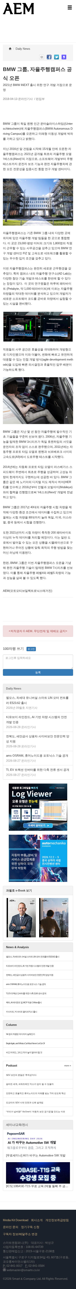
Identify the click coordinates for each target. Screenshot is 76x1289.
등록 (38, 672)
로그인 (31, 649)
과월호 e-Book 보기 (19, 890)
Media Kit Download (15, 1220)
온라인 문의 (10, 1227)
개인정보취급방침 (57, 1220)
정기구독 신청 (30, 1227)
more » (67, 1065)
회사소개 (37, 1220)
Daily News (23, 48)
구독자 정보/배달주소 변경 (20, 1234)
